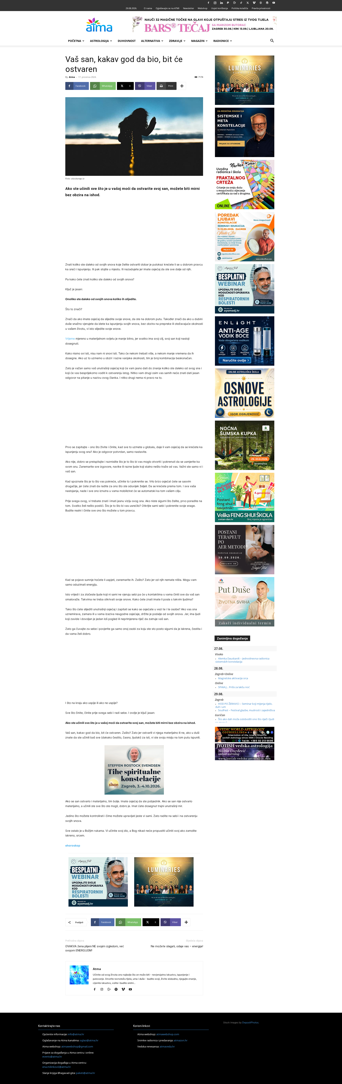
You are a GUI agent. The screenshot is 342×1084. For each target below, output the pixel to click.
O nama (148, 8)
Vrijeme (70, 338)
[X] (248, 3)
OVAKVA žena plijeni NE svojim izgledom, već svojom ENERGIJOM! (94, 948)
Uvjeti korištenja (219, 8)
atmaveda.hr (167, 1046)
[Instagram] (215, 3)
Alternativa (150, 41)
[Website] (261, 3)
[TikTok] (241, 3)
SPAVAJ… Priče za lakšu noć (234, 687)
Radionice (221, 41)
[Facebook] (208, 3)
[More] (182, 86)
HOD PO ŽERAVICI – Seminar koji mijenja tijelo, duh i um (243, 705)
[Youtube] (274, 3)
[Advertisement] (134, 230)
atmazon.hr (180, 1040)
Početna (74, 41)
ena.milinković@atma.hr (56, 1067)
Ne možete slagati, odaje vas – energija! (177, 946)
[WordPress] (267, 3)
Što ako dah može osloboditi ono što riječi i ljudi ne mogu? (244, 720)
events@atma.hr (52, 1056)
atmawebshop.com (167, 1034)
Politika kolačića (240, 8)
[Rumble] (235, 3)
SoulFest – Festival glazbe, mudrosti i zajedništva (246, 710)
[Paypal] (228, 3)
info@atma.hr (76, 1034)
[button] (272, 41)
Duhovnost (127, 41)
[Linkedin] (221, 3)
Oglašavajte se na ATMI (167, 8)
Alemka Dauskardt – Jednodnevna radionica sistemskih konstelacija (242, 660)
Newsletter (188, 8)
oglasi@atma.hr (89, 1040)
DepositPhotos (250, 1022)
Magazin (197, 41)
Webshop (202, 8)
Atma (72, 76)
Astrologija (99, 41)
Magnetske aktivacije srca (233, 678)
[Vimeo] (254, 3)
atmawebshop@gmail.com (77, 1046)
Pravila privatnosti (261, 8)
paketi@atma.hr (85, 1073)
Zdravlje (175, 41)
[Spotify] (117, 989)
